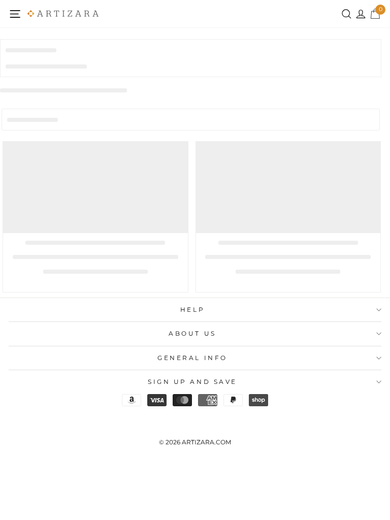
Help (192, 309)
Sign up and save (192, 381)
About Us (192, 333)
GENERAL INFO (192, 358)
